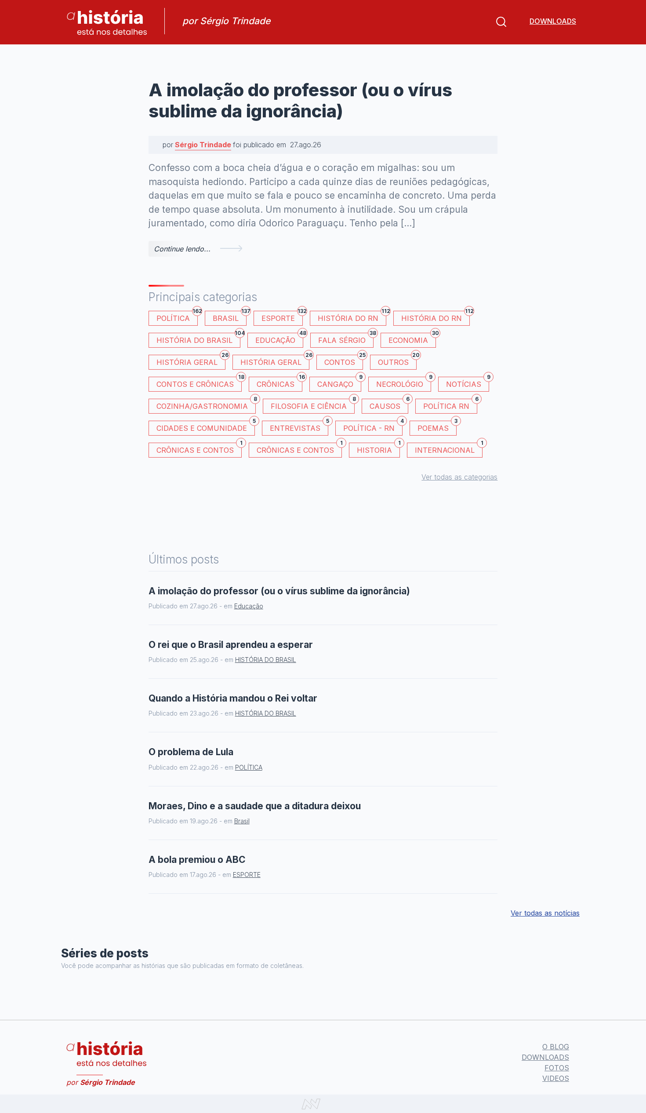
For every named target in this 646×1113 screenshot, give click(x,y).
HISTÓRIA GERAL (274, 361)
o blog (555, 1046)
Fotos (556, 1067)
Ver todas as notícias (545, 913)
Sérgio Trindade (203, 144)
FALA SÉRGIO (346, 339)
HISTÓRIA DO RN (352, 317)
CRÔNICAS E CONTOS (199, 449)
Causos (389, 405)
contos (343, 361)
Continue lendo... (182, 248)
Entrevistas (299, 427)
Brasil (230, 317)
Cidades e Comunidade (205, 427)
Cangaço (339, 383)
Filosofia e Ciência (313, 405)
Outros (397, 361)
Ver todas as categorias (459, 477)
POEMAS (437, 427)
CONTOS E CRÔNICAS (199, 383)
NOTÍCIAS (467, 383)
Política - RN (373, 427)
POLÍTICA (177, 317)
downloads (553, 21)
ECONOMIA (412, 339)
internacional (449, 449)
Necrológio (403, 383)
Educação (279, 339)
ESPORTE (282, 317)
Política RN (450, 405)
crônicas (279, 383)
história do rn (435, 317)
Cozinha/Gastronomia (206, 405)
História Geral (190, 361)
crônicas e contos (299, 449)
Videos (555, 1078)
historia (378, 449)
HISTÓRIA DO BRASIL (198, 339)
